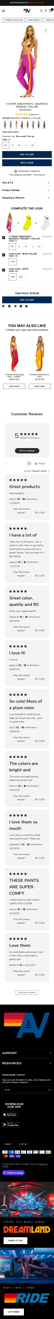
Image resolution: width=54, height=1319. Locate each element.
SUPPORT (9, 1053)
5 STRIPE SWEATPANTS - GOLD (39, 376)
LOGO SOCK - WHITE (30, 269)
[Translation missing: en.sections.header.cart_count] (50, 11)
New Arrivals (34, 20)
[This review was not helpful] (42, 513)
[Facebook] (4, 306)
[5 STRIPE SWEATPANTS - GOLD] (40, 354)
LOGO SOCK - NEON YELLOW (30, 254)
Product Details (11, 190)
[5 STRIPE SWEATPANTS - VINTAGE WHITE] (16, 125)
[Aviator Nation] (27, 1215)
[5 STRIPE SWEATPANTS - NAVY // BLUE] (44, 125)
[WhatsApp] (21, 306)
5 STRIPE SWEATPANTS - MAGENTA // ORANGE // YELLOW (30, 238)
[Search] (41, 11)
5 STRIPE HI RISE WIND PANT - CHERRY (14, 376)
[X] (10, 306)
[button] (15, 1240)
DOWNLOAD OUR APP (14, 1105)
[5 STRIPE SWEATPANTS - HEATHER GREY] (11, 125)
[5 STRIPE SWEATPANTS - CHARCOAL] (5, 125)
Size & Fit (7, 182)
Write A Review (27, 450)
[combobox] (36, 471)
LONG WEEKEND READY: (27, 2)
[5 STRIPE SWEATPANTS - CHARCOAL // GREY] (39, 125)
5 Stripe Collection (13, 20)
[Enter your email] (49, 1089)
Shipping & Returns (13, 198)
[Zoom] (46, 30)
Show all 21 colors (10, 132)
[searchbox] (15, 463)
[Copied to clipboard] (27, 306)
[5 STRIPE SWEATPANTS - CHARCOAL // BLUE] (27, 125)
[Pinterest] (16, 306)
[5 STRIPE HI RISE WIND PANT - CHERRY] (14, 354)
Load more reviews (27, 992)
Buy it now (27, 163)
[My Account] (46, 11)
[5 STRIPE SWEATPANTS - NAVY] (22, 125)
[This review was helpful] (36, 513)
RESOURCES (11, 1063)
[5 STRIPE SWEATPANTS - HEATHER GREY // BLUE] (33, 125)
